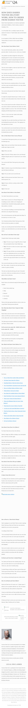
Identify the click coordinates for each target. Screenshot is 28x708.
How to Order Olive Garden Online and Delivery (14, 377)
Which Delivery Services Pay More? (11, 390)
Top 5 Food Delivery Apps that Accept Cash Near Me (15, 385)
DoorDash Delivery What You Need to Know (13, 382)
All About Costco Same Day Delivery (12, 380)
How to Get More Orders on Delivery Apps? (13, 388)
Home (3, 6)
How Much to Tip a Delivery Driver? (11, 418)
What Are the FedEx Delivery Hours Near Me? (13, 415)
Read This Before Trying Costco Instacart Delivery (14, 395)
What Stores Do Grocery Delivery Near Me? (13, 405)
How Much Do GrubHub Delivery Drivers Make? (14, 393)
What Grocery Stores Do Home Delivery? (12, 398)
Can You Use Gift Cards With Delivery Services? (14, 408)
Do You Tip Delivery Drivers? (10, 420)
